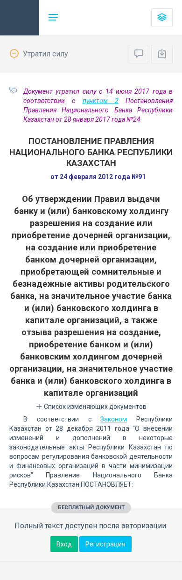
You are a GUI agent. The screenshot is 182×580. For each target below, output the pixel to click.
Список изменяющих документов (94, 406)
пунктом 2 (101, 100)
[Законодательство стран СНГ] (19, 17)
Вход (64, 544)
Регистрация (105, 544)
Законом (113, 419)
